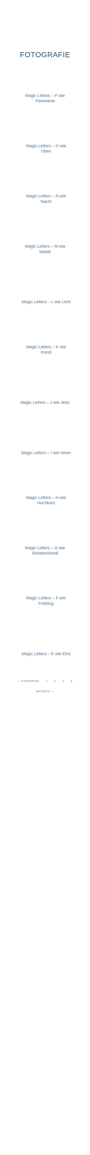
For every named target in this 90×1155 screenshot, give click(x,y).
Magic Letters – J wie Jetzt (45, 402)
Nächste (45, 691)
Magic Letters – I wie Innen (46, 452)
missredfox (45, 19)
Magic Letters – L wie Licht (46, 302)
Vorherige (28, 681)
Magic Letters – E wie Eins (46, 653)
